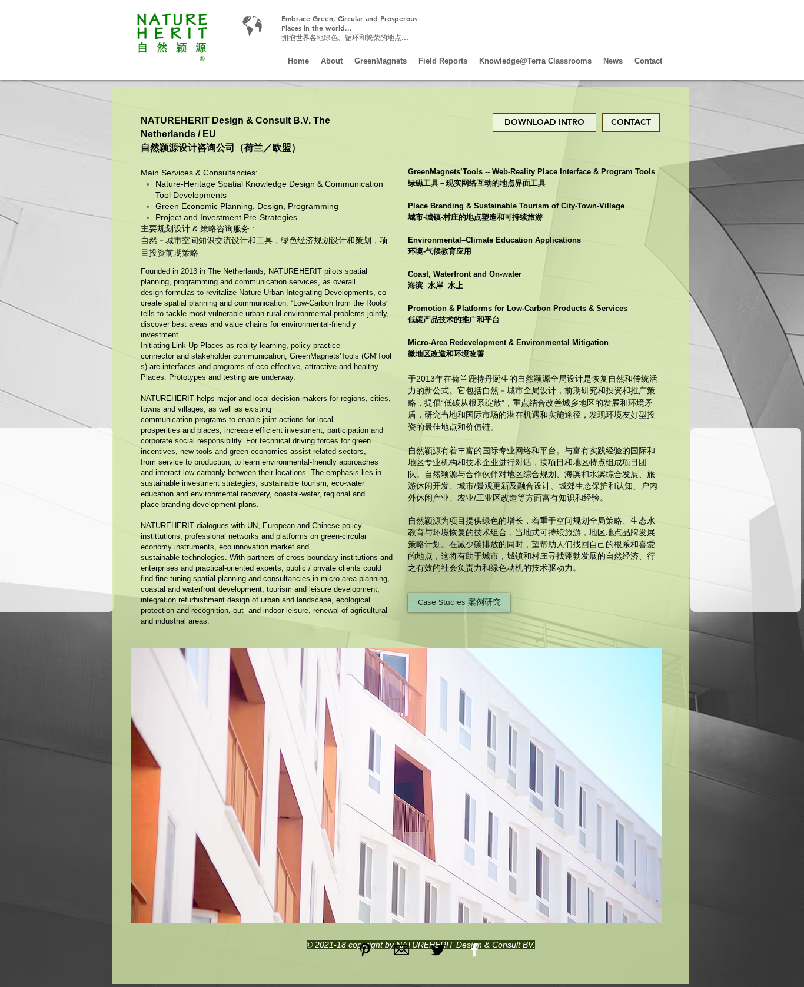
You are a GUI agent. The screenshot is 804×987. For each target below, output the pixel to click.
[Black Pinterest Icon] (365, 950)
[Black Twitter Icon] (438, 950)
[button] (396, 785)
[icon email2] (401, 950)
